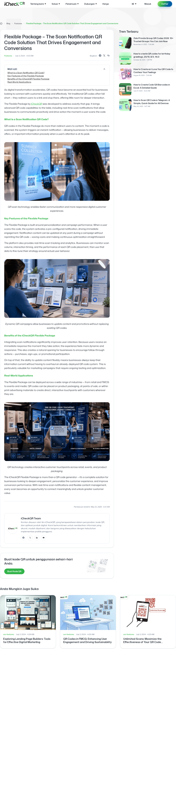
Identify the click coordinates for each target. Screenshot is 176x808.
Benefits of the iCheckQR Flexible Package (28, 78)
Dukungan (89, 3)
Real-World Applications (19, 82)
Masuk (147, 3)
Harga (105, 3)
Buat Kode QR (14, 571)
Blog (8, 23)
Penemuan (71, 3)
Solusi (55, 3)
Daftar (164, 3)
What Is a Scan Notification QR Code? (25, 72)
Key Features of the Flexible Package (25, 75)
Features (18, 23)
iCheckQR (36, 103)
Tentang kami (37, 3)
